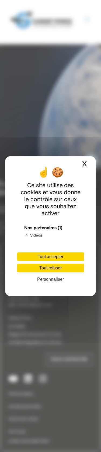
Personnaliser (50, 279)
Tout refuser (50, 268)
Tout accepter (50, 256)
